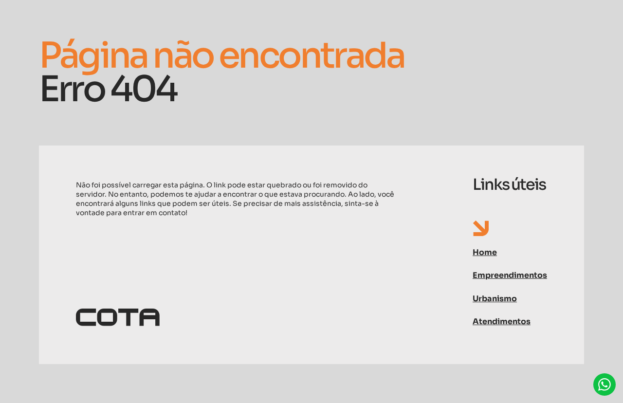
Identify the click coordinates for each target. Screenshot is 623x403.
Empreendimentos (510, 275)
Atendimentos (502, 321)
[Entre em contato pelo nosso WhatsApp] (604, 384)
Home (485, 252)
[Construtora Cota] (236, 318)
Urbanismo (495, 298)
